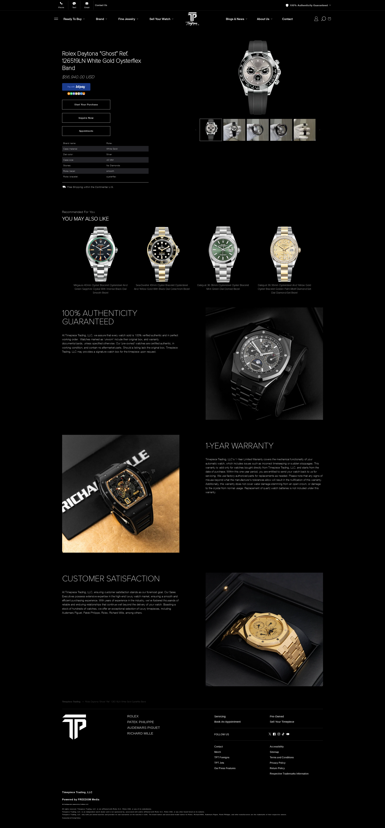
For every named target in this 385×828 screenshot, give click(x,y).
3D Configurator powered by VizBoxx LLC (75, 804)
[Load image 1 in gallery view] (211, 130)
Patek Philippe (140, 722)
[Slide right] (319, 130)
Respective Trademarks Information (289, 773)
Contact (218, 746)
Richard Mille (140, 733)
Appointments (86, 131)
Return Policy (277, 768)
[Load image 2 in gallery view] (234, 130)
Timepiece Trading (71, 701)
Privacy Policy (277, 763)
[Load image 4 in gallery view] (281, 130)
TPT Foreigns (221, 757)
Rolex (133, 716)
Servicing (220, 716)
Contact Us (101, 5)
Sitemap (274, 752)
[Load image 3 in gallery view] (258, 130)
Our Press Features (225, 768)
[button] (56, 19)
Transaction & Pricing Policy (71, 818)
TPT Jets (219, 763)
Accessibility (277, 746)
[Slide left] (195, 130)
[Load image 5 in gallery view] (305, 130)
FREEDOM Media (88, 799)
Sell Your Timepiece (282, 721)
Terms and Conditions (282, 757)
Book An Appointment (227, 721)
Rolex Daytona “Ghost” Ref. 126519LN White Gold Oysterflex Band (115, 701)
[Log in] (316, 19)
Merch (217, 752)
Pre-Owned (277, 716)
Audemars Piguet (143, 728)
